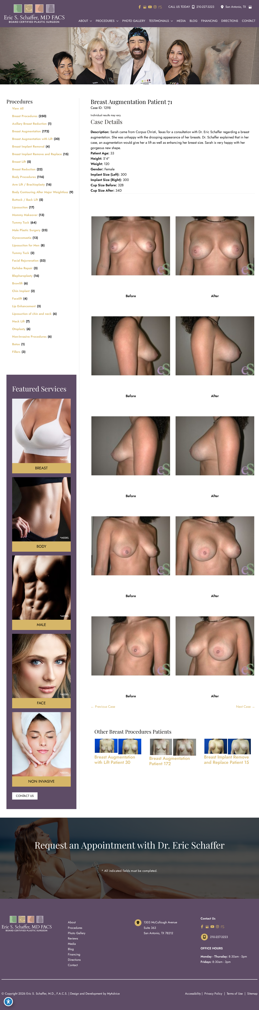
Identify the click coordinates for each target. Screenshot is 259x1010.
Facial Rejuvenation (25, 260)
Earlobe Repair (22, 268)
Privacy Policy (213, 993)
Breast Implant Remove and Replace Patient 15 (226, 760)
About (72, 922)
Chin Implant (21, 291)
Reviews (73, 938)
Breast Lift (19, 161)
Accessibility (193, 993)
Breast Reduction (23, 169)
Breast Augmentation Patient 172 (169, 761)
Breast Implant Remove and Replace (37, 154)
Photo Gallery (76, 933)
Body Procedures (24, 177)
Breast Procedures (24, 116)
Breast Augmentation (26, 131)
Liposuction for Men (25, 245)
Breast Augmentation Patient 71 (131, 102)
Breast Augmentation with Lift (32, 139)
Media (72, 944)
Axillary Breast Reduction (29, 123)
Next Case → (245, 706)
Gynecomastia (21, 238)
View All (18, 108)
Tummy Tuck (20, 222)
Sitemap (251, 993)
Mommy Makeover (25, 215)
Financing (74, 954)
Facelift (17, 298)
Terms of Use (235, 993)
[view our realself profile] (160, 7)
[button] (25, 795)
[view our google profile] (144, 7)
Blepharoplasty (22, 276)
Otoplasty (18, 329)
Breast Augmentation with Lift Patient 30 (114, 760)
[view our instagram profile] (155, 7)
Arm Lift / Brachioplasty (28, 184)
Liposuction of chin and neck (32, 314)
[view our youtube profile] (149, 7)
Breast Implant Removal (28, 146)
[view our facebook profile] (139, 7)
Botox (16, 344)
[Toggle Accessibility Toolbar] (8, 1001)
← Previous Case (103, 706)
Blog (71, 949)
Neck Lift (18, 321)
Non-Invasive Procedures (29, 336)
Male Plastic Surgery (26, 230)
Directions (74, 960)
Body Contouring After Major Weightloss (40, 192)
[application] (90, 21)
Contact (73, 965)
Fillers (16, 352)
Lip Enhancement (24, 306)
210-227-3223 (205, 7)
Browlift (17, 283)
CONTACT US (25, 796)
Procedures (75, 928)
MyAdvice (113, 993)
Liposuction (20, 207)
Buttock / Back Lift (25, 200)
